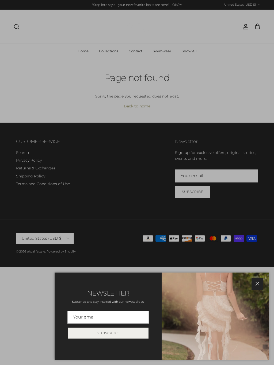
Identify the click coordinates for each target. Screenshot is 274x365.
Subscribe (108, 333)
